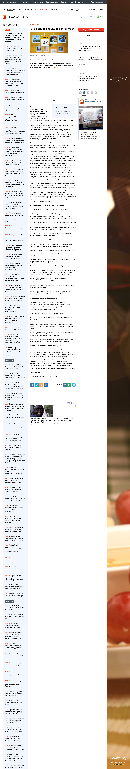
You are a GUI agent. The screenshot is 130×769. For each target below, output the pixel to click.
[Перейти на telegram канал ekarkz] (82, 2)
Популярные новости (87, 35)
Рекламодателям (37, 2)
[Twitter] (37, 385)
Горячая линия (11, 2)
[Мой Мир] (46, 385)
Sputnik (56, 67)
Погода (63, 9)
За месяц (87, 39)
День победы (43, 9)
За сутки (81, 39)
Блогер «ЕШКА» (30, 9)
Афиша (20, 9)
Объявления (54, 9)
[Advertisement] (57, 84)
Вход (102, 9)
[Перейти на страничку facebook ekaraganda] (75, 2)
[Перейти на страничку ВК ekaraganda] (72, 2)
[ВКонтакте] (32, 385)
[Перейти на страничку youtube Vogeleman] (79, 2)
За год (93, 39)
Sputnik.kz (53, 60)
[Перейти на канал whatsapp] (86, 2)
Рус (94, 9)
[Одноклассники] (41, 385)
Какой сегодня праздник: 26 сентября (62, 113)
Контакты (26, 2)
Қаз (90, 9)
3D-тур (71, 9)
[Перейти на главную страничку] (4, 2)
